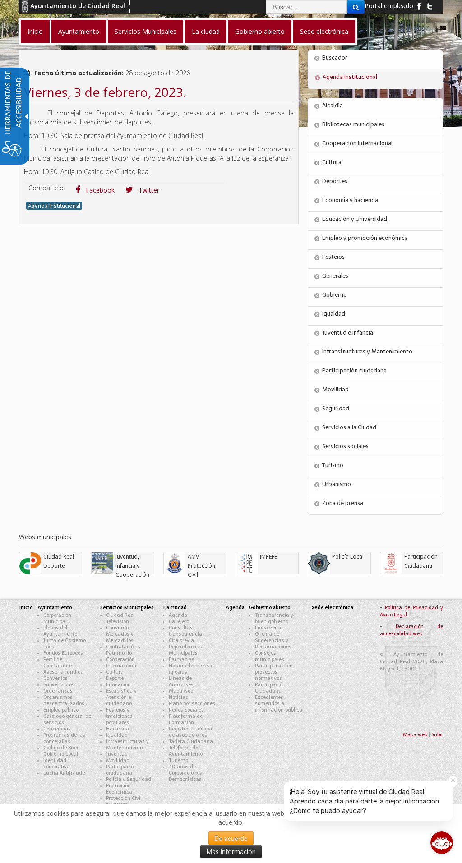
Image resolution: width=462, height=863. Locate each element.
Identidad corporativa (56, 763)
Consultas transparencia (185, 631)
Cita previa (181, 640)
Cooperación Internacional (357, 143)
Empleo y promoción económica (365, 237)
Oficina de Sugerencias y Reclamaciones (273, 640)
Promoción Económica (119, 789)
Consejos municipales (269, 656)
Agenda (178, 615)
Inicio (26, 607)
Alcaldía (332, 105)
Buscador (334, 57)
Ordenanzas (58, 691)
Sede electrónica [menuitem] (324, 31)
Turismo (332, 465)
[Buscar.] (356, 7)
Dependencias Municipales (185, 650)
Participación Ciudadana (270, 688)
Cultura (332, 162)
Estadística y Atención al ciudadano (121, 697)
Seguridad (335, 408)
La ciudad (175, 607)
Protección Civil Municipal (124, 801)
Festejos (333, 256)
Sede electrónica (332, 607)
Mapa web (181, 691)
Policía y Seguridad (128, 779)
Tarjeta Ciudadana (191, 741)
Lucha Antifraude (64, 773)
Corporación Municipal (57, 618)
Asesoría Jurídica (63, 672)
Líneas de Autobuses (181, 681)
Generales (335, 275)
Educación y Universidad (354, 219)
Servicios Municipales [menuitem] (145, 31)
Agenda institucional (54, 205)
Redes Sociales (186, 710)
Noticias (178, 697)
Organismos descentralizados (63, 700)
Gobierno (334, 294)
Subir (437, 735)
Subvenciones (59, 685)
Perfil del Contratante (57, 662)
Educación (118, 685)
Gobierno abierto (270, 607)
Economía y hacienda (350, 200)
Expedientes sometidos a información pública (278, 703)
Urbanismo (336, 484)
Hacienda (117, 729)
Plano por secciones (192, 704)
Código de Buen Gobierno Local (61, 751)
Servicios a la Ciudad (349, 427)
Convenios (55, 678)
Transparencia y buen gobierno (274, 618)
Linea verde (268, 628)
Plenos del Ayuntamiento (60, 631)
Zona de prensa (342, 503)
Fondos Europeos (63, 653)
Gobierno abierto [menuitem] (260, 31)
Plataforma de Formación (186, 719)
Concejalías (57, 729)
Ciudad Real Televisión (120, 618)
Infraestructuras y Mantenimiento (367, 351)
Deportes (334, 181)
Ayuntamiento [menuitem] (78, 31)
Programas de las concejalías (64, 738)
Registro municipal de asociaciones (191, 732)
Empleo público (61, 710)
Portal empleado (389, 5)
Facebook (99, 190)
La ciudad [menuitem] (206, 31)
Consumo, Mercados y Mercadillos (120, 634)
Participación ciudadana (354, 370)
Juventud (117, 754)
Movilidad (335, 389)
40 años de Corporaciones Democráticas (185, 773)
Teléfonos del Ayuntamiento (186, 751)
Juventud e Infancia (347, 332)
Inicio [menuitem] (35, 31)
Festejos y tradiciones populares (119, 716)
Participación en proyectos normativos (274, 672)
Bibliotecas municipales (353, 124)
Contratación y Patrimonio (123, 650)
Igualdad (333, 313)
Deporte (115, 678)
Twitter (148, 190)
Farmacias (181, 659)
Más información (231, 851)
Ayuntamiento (54, 607)
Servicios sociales (345, 446)
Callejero (179, 621)
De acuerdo (231, 838)
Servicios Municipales (127, 607)
